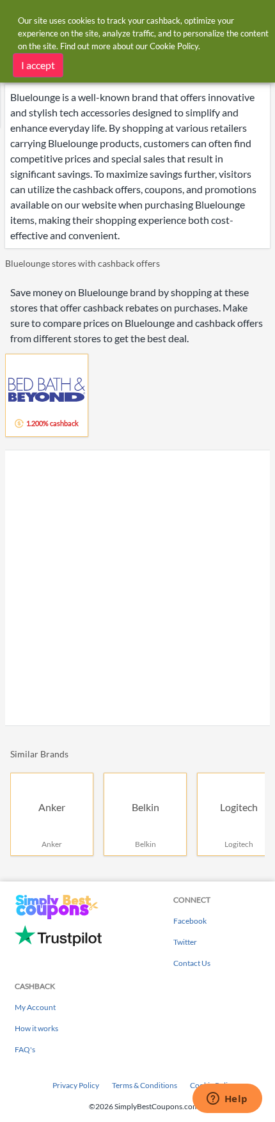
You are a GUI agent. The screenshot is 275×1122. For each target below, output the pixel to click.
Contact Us (191, 963)
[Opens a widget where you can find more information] (227, 1100)
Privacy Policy (75, 1085)
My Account (35, 1007)
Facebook (190, 921)
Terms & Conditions (144, 1085)
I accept (38, 65)
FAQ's (25, 1049)
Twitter (185, 942)
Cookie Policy (174, 46)
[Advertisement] (137, 587)
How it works (36, 1028)
